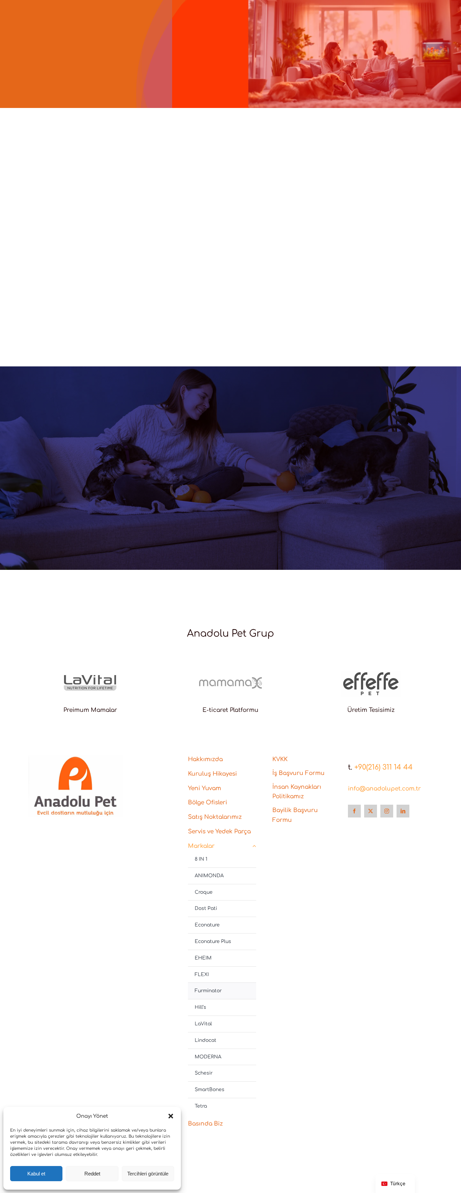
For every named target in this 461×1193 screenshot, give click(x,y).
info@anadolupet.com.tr (384, 788)
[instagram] (386, 811)
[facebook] (354, 811)
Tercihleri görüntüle (147, 1173)
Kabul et (36, 1173)
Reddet (92, 1173)
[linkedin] (403, 811)
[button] (170, 1116)
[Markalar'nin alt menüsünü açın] (254, 846)
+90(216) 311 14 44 (383, 767)
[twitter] (370, 811)
